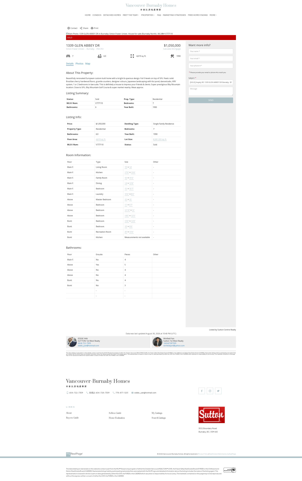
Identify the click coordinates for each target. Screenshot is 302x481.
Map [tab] (87, 63)
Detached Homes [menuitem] (112, 15)
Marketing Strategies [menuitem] (174, 15)
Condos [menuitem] (96, 15)
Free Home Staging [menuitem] (198, 15)
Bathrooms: (74, 248)
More (212, 15)
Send (210, 100)
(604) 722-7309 (84, 343)
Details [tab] (70, 63)
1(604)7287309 (169, 343)
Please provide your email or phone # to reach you (208, 72)
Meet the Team (130, 15)
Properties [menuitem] (147, 15)
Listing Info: (74, 117)
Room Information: (78, 155)
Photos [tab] (79, 63)
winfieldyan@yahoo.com (174, 345)
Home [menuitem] (88, 15)
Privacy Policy (203, 454)
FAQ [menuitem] (159, 15)
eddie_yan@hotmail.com (88, 345)
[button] (202, 391)
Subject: (192, 78)
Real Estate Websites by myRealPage (222, 454)
